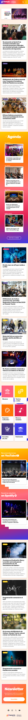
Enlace (3, 386)
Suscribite (14, 699)
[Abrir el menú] (26, 2)
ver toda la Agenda (14, 237)
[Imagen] (14, 14)
